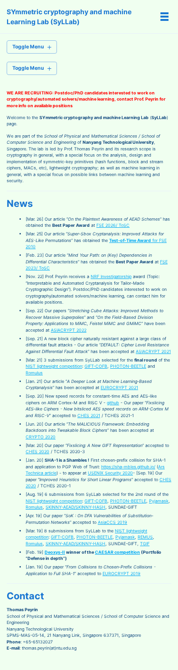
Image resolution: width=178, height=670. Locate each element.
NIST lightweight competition (54, 366)
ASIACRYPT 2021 (153, 351)
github (113, 402)
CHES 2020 (37, 451)
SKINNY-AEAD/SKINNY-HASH (75, 507)
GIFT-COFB (95, 366)
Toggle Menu (28, 47)
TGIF (145, 543)
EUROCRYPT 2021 (119, 387)
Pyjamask (159, 500)
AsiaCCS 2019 (112, 522)
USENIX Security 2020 (110, 472)
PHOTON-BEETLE (128, 366)
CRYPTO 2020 (41, 436)
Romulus (34, 372)
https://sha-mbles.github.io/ (128, 466)
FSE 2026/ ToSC (113, 225)
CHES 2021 (88, 415)
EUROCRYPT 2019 (122, 573)
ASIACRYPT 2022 (68, 330)
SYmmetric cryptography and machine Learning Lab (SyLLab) (69, 17)
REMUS (145, 537)
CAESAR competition (117, 552)
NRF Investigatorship (111, 276)
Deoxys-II (55, 552)
